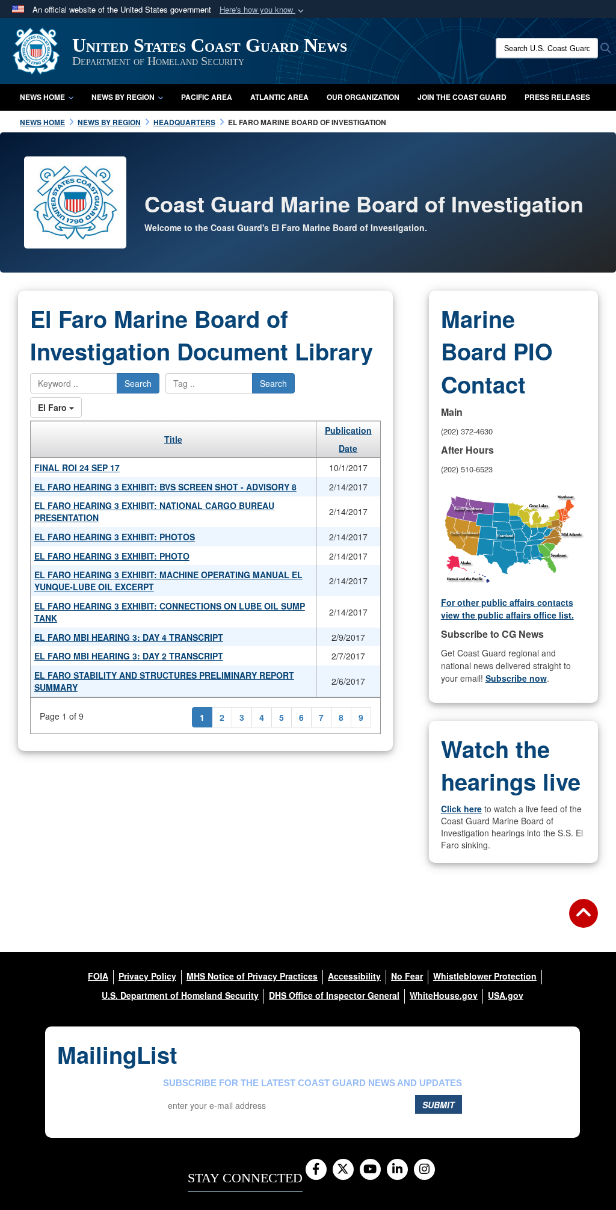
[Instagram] (424, 1170)
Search (138, 383)
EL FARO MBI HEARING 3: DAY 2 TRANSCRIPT (128, 656)
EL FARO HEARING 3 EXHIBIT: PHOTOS (114, 537)
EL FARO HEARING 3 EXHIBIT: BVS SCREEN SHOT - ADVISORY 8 (165, 487)
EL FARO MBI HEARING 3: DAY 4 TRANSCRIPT (128, 637)
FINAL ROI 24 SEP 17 (77, 467)
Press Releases (557, 96)
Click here (461, 809)
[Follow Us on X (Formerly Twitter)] (343, 1170)
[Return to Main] (583, 921)
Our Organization (363, 96)
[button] (263, 10)
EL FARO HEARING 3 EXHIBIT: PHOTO (111, 556)
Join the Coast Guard (462, 96)
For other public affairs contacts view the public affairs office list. (507, 608)
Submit (438, 1105)
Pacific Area (206, 96)
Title (173, 439)
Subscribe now (516, 678)
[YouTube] (370, 1170)
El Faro (53, 407)
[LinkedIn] (397, 1170)
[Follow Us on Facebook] (316, 1170)
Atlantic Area (279, 96)
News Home (42, 96)
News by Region (123, 96)
